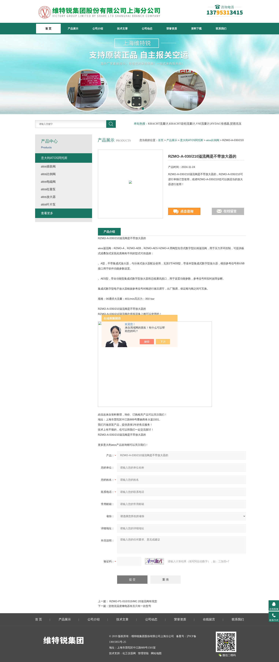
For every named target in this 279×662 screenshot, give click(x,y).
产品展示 (73, 28)
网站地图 (156, 653)
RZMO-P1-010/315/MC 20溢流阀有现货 (133, 601)
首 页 (38, 619)
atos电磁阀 (48, 181)
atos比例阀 (212, 140)
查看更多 (47, 213)
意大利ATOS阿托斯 (191, 140)
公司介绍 (97, 28)
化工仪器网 (129, 653)
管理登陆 (143, 653)
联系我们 (221, 28)
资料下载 (196, 28)
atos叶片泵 (48, 204)
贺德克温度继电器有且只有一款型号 (130, 605)
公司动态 (147, 28)
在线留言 (209, 619)
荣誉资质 (171, 28)
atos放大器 (48, 196)
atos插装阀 (48, 166)
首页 (160, 140)
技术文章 (122, 28)
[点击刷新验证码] (154, 561)
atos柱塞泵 (48, 189)
